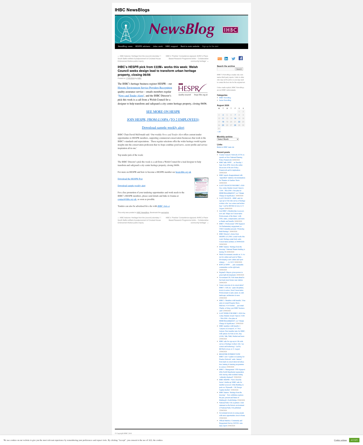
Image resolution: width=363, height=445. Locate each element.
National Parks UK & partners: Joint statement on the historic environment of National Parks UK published (231, 405)
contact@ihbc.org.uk (127, 199)
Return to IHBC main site (225, 147)
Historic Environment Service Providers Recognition (145, 87)
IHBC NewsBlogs (132, 10)
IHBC (139, 78)
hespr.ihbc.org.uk (183, 171)
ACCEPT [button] (354, 440)
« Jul (219, 131)
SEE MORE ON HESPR (163, 111)
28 (235, 125)
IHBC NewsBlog (143, 212)
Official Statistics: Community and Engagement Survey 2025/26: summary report (231, 423)
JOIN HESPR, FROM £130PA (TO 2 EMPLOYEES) (163, 119)
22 (239, 121)
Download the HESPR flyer (130, 178)
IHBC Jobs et (164, 205)
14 (235, 118)
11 (223, 118)
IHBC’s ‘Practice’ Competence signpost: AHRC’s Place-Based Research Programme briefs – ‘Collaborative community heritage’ (187, 58)
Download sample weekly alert (163, 127)
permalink (165, 212)
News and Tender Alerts (131, 95)
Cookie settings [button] (340, 440)
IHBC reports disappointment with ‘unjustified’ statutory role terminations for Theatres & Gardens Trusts (232, 177)
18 (223, 121)
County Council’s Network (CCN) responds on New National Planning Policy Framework (232, 157)
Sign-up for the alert (210, 46)
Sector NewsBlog (225, 100)
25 (223, 125)
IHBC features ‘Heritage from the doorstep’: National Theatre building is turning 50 (232, 249)
